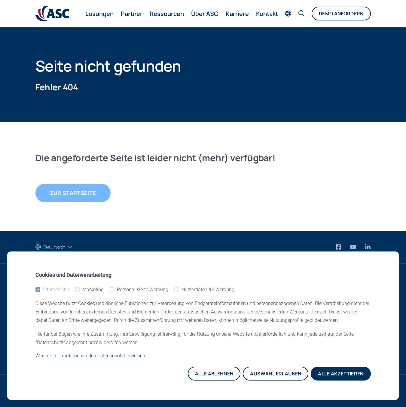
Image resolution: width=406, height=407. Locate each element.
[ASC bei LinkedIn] (368, 247)
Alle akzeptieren (340, 373)
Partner (131, 14)
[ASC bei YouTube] (354, 247)
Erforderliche (56, 289)
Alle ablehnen (214, 373)
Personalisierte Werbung (142, 289)
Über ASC (204, 14)
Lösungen (99, 14)
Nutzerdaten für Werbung (208, 289)
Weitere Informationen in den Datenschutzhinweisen (90, 356)
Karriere (237, 14)
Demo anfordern (341, 13)
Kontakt (267, 14)
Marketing (93, 289)
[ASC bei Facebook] (339, 247)
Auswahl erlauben (275, 373)
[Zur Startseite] (52, 13)
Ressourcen (167, 14)
